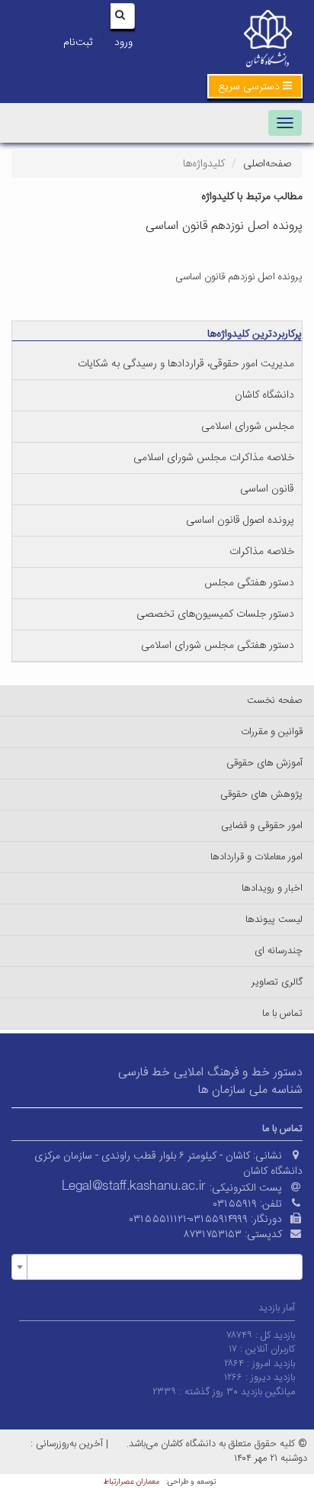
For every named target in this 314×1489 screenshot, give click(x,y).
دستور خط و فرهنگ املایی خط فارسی (210, 1072)
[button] (255, 86)
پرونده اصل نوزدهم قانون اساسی (239, 277)
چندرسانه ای (279, 951)
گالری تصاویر (277, 982)
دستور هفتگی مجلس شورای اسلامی (217, 646)
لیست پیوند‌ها (274, 919)
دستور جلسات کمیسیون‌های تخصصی (215, 614)
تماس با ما (282, 1013)
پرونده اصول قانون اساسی (240, 520)
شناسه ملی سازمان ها (250, 1090)
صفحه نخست (275, 700)
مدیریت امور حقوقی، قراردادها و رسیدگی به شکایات (186, 364)
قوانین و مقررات (272, 732)
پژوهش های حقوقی (261, 794)
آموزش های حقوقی (264, 763)
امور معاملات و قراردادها (256, 857)
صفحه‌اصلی (267, 164)
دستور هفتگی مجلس (249, 583)
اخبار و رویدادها (272, 888)
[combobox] (157, 1267)
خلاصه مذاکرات (261, 552)
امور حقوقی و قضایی (262, 825)
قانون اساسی (267, 489)
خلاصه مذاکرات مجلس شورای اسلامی (213, 458)
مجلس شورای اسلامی (247, 426)
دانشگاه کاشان (264, 395)
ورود (123, 43)
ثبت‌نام (77, 43)
